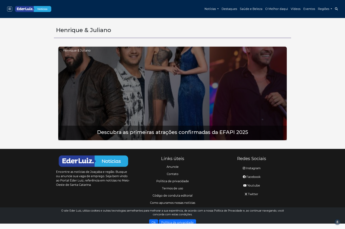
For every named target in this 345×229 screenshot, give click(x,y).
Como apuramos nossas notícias (172, 203)
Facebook (253, 177)
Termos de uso (172, 188)
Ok (153, 222)
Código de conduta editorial (173, 195)
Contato (172, 174)
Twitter (252, 194)
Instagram (253, 168)
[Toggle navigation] (9, 9)
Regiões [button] (324, 9)
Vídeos (295, 9)
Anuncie (173, 167)
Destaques (229, 9)
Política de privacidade (172, 181)
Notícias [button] (210, 9)
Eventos (309, 9)
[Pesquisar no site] (336, 9)
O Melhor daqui (276, 9)
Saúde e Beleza (251, 9)
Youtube (253, 185)
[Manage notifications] (337, 222)
